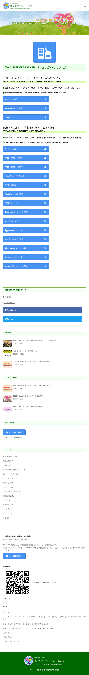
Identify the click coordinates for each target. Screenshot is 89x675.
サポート (6, 505)
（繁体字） (14, 167)
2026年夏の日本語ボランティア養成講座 (28, 396)
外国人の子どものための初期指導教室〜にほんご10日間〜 (34, 340)
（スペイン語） (14, 257)
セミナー (6, 478)
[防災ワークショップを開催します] (7, 353)
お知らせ (6, 483)
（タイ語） (13, 221)
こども (5, 509)
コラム (5, 465)
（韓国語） (11, 185)
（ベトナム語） (15, 176)
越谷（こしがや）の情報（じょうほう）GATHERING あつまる (25, 624)
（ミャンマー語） (17, 230)
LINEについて (8, 598)
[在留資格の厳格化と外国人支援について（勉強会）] (7, 364)
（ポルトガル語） (16, 266)
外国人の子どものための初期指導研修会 (27, 406)
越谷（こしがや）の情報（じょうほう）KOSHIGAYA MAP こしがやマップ (30, 628)
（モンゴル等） (16, 248)
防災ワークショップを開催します (25, 351)
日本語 (5, 500)
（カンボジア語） (15, 239)
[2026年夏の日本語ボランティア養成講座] (7, 398)
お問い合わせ (8, 637)
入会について (9, 303)
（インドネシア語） (17, 212)
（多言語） (14, 108)
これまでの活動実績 (10, 491)
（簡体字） (14, 158)
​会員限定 (6, 633)
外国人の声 (7, 461)
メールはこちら (15, 432)
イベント (6, 487)
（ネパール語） (13, 203)
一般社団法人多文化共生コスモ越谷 (47, 670)
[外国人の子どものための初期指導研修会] (7, 409)
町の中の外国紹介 (9, 474)
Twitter (10, 319)
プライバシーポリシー (11, 641)
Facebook (11, 310)
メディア (6, 513)
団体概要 (7, 297)
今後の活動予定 (8, 456)
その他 (5, 518)
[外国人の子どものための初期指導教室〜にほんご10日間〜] (7, 343)
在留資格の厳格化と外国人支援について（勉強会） (32, 362)
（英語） (11, 99)
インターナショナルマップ (12, 470)
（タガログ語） (14, 194)
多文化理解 (7, 496)
